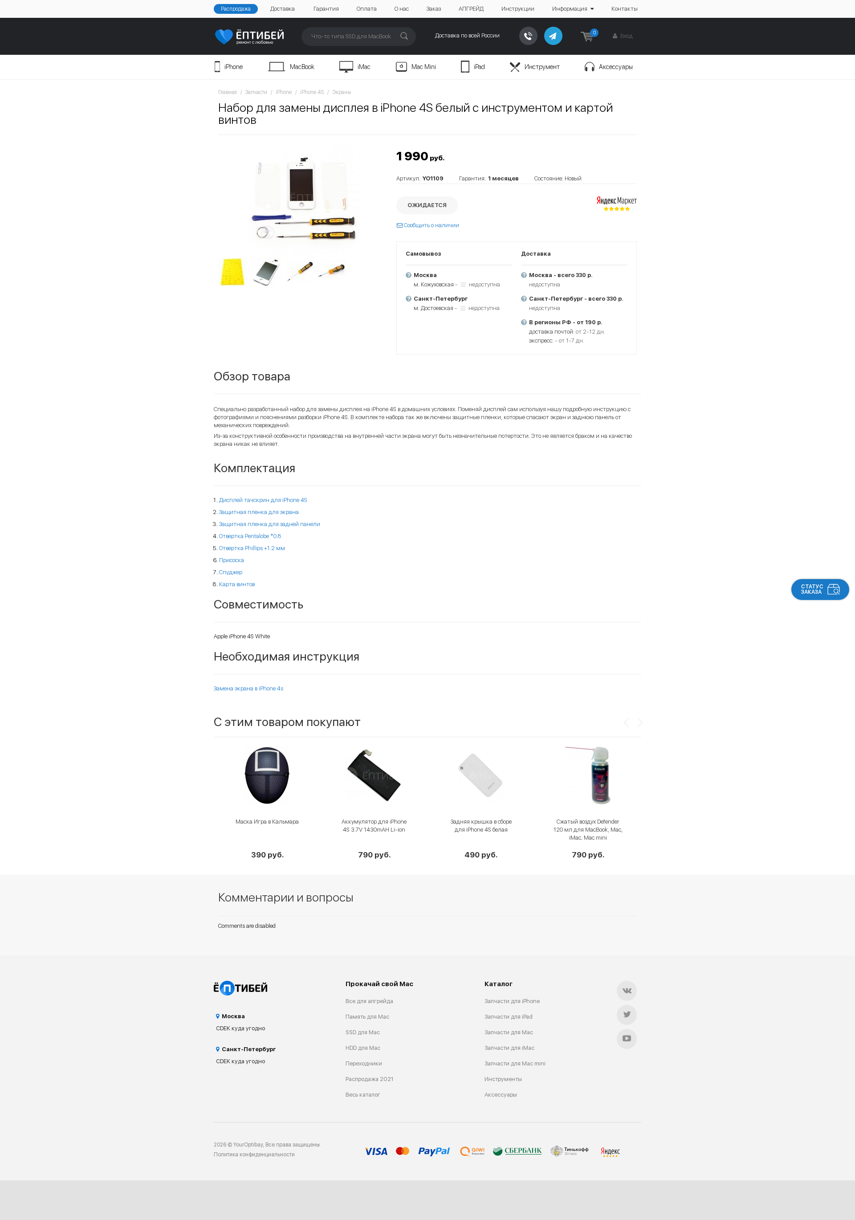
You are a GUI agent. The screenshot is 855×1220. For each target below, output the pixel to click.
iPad (479, 66)
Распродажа (236, 9)
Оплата (367, 8)
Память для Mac (367, 1017)
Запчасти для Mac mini (515, 1063)
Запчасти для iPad (508, 1017)
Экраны (341, 92)
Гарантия (326, 8)
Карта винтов (237, 584)
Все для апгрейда (369, 1001)
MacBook (302, 66)
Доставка (282, 8)
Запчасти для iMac (509, 1048)
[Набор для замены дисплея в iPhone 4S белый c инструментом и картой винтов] (302, 197)
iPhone (233, 66)
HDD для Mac (363, 1048)
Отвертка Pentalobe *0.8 (250, 536)
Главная (227, 92)
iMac (364, 66)
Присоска (231, 560)
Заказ (434, 8)
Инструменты (503, 1079)
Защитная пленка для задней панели (269, 524)
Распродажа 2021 (370, 1079)
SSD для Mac (363, 1032)
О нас (402, 8)
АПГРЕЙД (471, 8)
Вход (626, 36)
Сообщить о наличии (431, 225)
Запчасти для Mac (508, 1032)
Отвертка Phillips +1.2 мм (252, 548)
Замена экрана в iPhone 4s (248, 688)
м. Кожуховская (434, 284)
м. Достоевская (433, 308)
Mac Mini (423, 66)
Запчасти (256, 92)
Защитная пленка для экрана (259, 512)
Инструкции (517, 8)
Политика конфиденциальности (254, 1154)
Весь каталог (363, 1095)
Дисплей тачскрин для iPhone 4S (263, 500)
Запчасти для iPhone (512, 1001)
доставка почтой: (551, 331)
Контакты (624, 8)
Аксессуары (616, 66)
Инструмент (542, 66)
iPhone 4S (312, 92)
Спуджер (230, 572)
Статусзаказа (812, 589)
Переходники (364, 1063)
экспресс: (541, 340)
